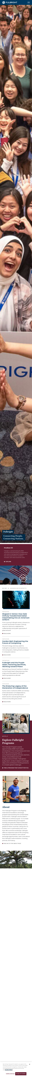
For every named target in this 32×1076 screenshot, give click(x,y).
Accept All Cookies (21, 1073)
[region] (16, 1069)
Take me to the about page (12, 843)
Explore (8, 561)
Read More (7, 633)
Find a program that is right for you (16, 768)
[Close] (29, 1064)
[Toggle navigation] (28, 2)
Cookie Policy (8, 1069)
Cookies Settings (10, 1073)
